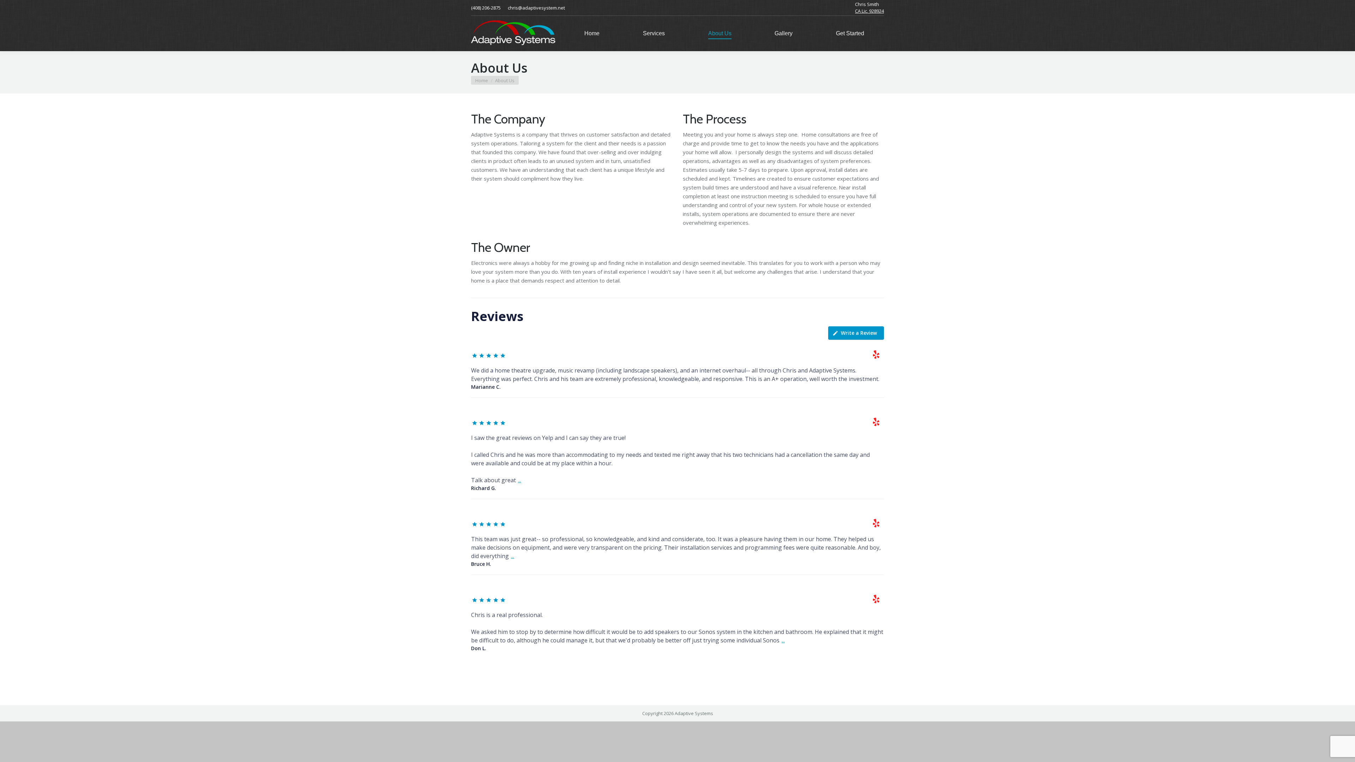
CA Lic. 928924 (869, 11)
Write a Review (859, 332)
